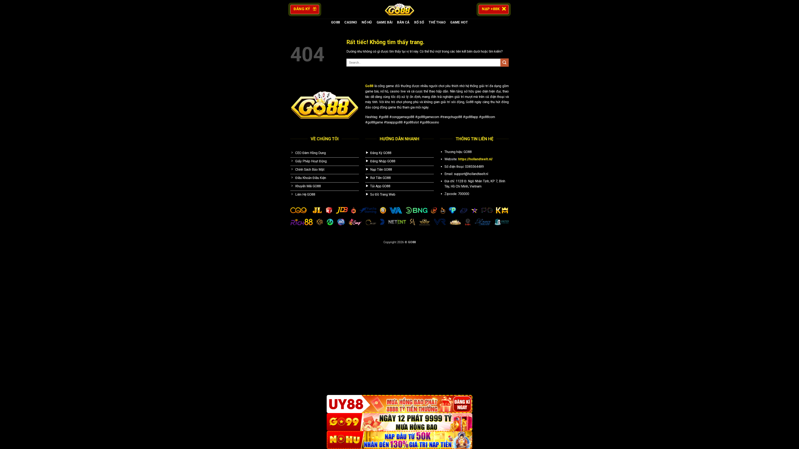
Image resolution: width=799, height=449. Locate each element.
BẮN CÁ (403, 22)
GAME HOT (459, 22)
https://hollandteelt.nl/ (475, 159)
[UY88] (399, 404)
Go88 (369, 86)
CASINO (350, 22)
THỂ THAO (437, 22)
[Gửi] (504, 62)
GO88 (335, 22)
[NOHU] (399, 440)
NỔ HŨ (367, 22)
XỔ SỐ (419, 22)
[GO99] (399, 422)
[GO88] (399, 9)
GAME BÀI (385, 22)
